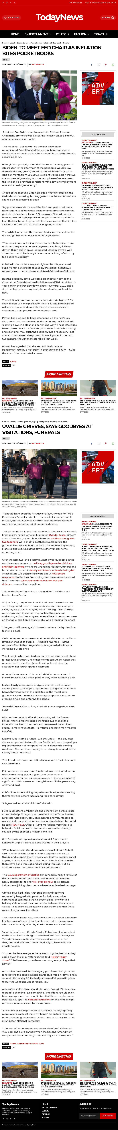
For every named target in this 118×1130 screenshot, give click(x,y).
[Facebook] (3, 3)
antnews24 (38, 65)
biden (13, 362)
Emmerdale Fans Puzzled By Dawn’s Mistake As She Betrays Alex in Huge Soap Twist (97, 187)
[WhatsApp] (113, 65)
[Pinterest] (106, 65)
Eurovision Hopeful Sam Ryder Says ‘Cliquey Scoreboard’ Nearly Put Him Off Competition (98, 167)
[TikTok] (11, 3)
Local (12, 43)
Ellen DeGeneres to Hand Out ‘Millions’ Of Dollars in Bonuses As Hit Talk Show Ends (97, 145)
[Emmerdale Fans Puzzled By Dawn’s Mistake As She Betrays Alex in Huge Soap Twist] (98, 388)
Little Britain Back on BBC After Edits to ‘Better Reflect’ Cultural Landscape (97, 208)
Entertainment (89, 140)
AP (14, 365)
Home (5, 43)
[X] (15, 3)
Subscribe (108, 1116)
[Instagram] (7, 3)
